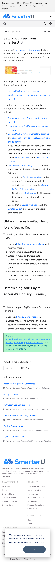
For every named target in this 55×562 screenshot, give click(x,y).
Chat (29, 520)
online (18, 157)
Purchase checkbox (32, 177)
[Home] (18, 16)
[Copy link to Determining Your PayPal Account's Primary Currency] (8, 300)
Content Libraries (9, 501)
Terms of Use (15, 559)
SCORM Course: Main (14, 436)
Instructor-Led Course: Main (17, 404)
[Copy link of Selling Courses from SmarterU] (22, 42)
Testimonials (32, 494)
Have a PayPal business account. (24, 91)
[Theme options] (50, 23)
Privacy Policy (29, 559)
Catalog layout (15, 208)
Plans (4, 490)
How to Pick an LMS (35, 497)
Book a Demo (8, 505)
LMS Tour (6, 486)
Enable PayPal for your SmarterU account (28, 133)
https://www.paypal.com (28, 316)
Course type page (30, 204)
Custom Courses (9, 497)
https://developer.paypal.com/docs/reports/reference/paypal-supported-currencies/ (28, 341)
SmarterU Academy (36, 505)
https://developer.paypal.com (30, 244)
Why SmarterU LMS (36, 486)
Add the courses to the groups (22, 165)
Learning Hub (33, 501)
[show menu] (50, 16)
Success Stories (34, 490)
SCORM (26, 157)
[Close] (51, 6)
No (27, 367)
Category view (14, 31)
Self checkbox (30, 193)
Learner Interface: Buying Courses (20, 415)
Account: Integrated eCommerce (19, 383)
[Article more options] (49, 31)
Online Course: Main (13, 426)
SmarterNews (8, 494)
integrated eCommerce (28, 50)
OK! (35, 549)
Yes (12, 367)
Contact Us (32, 508)
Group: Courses (10, 394)
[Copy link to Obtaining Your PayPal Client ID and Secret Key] (35, 227)
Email (29, 523)
